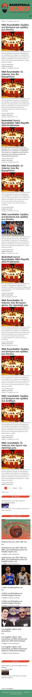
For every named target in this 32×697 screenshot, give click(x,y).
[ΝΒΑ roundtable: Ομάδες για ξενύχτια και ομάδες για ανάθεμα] (16, 412)
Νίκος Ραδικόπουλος (14, 554)
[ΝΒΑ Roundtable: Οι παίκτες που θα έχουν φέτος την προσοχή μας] (16, 316)
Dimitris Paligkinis (8, 669)
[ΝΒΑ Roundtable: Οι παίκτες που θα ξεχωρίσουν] (16, 88)
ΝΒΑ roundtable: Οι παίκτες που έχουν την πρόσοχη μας (14, 445)
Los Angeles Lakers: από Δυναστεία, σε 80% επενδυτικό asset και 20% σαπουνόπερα (14, 639)
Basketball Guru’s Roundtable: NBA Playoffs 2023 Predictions (15, 259)
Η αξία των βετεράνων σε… (12, 587)
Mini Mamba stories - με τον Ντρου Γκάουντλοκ (13, 501)
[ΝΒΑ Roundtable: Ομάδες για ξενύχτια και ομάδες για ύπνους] (16, 41)
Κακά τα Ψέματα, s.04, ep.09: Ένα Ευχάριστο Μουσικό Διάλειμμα (14, 666)
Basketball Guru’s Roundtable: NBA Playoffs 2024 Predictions (15, 123)
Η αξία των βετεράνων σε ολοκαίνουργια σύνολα (11, 594)
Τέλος (20, 488)
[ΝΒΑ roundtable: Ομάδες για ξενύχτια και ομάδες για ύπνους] (16, 228)
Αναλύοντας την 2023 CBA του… (14, 542)
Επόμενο (15, 488)
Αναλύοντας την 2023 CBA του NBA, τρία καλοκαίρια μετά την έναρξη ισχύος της (14, 549)
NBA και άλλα (10, 64)
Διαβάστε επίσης (16, 516)
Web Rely (19, 694)
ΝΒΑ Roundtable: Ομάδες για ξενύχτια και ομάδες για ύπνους (15, 27)
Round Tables (10, 293)
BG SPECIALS (16, 496)
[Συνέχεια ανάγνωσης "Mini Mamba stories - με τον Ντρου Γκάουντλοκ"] (16, 506)
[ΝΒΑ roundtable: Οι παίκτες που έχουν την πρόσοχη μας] (16, 459)
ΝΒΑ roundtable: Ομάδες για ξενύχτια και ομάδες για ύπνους (14, 217)
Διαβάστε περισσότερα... (7, 66)
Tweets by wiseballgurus (7, 688)
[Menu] (30, 16)
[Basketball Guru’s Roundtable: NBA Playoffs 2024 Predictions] (16, 136)
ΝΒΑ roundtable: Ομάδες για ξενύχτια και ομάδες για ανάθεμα (14, 398)
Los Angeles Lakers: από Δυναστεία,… (11, 630)
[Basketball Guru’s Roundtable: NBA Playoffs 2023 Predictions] (16, 273)
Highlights (5, 554)
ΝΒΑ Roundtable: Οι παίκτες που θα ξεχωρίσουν (12, 74)
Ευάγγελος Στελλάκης (9, 502)
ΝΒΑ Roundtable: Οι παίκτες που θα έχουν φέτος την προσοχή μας (14, 303)
